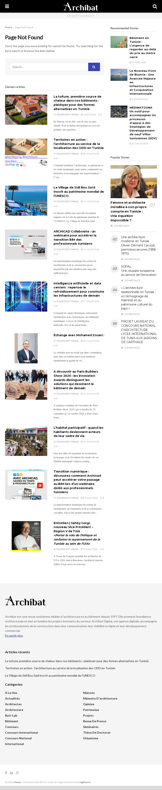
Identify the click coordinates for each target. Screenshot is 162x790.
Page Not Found (24, 27)
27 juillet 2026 (91, 201)
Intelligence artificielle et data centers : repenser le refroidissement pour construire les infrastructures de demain (79, 289)
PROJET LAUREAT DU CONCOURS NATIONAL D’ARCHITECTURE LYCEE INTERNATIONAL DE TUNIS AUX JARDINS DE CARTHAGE (139, 332)
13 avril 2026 (138, 62)
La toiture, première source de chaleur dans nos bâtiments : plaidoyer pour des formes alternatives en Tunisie (77, 103)
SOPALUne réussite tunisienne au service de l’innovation (139, 271)
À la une (11, 692)
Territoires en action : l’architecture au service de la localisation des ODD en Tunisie (79, 144)
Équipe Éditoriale (68, 114)
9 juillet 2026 (90, 549)
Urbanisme (90, 738)
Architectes (13, 704)
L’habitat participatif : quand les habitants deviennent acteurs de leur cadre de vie (78, 432)
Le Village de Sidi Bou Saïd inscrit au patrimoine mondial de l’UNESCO (79, 192)
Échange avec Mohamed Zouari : (79, 335)
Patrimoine (91, 710)
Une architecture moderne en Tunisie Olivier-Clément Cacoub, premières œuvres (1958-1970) (139, 245)
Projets (88, 715)
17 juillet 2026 (91, 301)
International (14, 744)
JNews (18, 782)
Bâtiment (11, 721)
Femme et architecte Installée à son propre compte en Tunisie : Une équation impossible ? (129, 211)
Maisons (89, 692)
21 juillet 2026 (91, 249)
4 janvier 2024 (139, 99)
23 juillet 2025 (139, 143)
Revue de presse (94, 721)
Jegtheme (84, 782)
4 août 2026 (89, 114)
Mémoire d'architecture (100, 698)
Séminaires (91, 727)
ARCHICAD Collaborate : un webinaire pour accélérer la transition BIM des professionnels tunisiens (75, 238)
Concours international (21, 732)
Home (8, 27)
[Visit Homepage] (80, 6)
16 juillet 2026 (91, 393)
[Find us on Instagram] (17, 772)
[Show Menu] (7, 6)
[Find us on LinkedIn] (11, 772)
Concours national (18, 738)
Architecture (14, 710)
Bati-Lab (11, 715)
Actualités (12, 698)
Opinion (88, 704)
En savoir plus (14, 635)
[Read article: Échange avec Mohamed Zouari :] (26, 348)
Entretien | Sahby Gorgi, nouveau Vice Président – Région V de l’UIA (77, 533)
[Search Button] (155, 6)
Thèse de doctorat (97, 732)
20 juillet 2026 (91, 341)
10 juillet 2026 (91, 441)
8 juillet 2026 (90, 498)
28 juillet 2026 (91, 153)
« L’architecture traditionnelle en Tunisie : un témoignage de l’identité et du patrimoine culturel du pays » (138, 298)
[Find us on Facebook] (6, 772)
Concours (12, 727)
